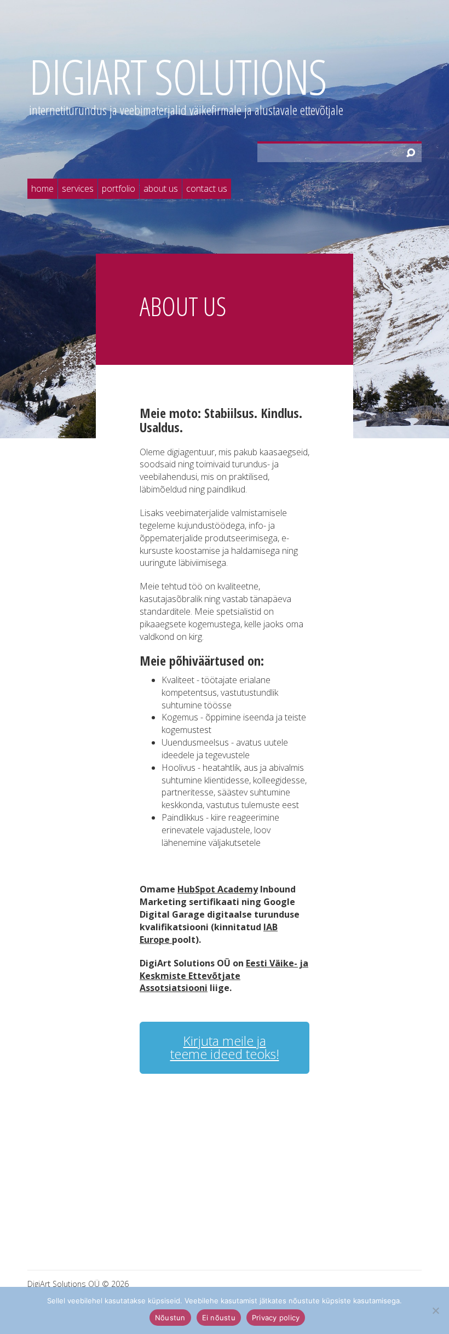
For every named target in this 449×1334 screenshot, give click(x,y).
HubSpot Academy (217, 889)
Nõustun (170, 1317)
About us (160, 188)
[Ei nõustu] (435, 1310)
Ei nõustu (218, 1317)
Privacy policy (276, 1317)
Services (78, 188)
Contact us (206, 188)
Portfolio (118, 188)
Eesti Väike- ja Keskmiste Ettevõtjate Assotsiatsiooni (224, 975)
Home (42, 188)
